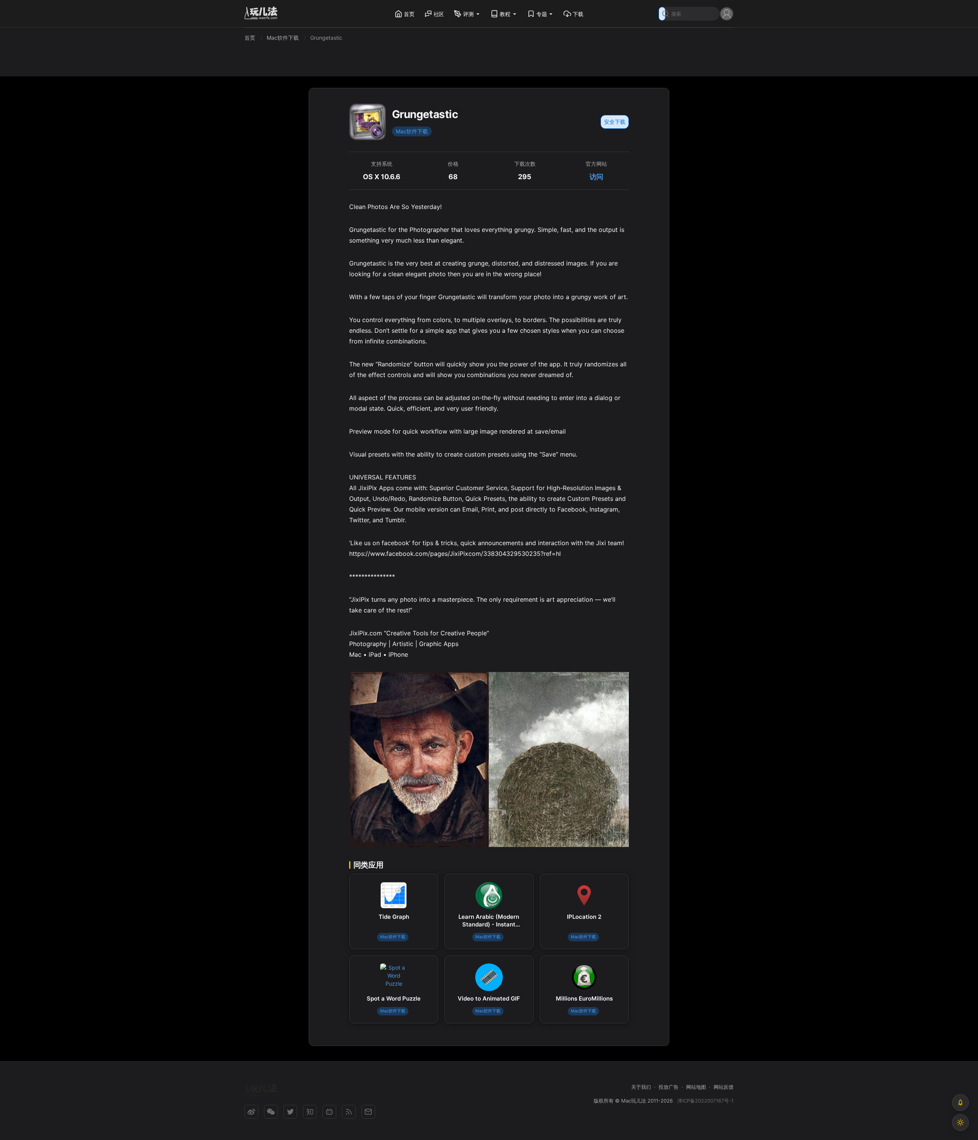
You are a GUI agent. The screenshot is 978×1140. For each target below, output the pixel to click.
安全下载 (614, 121)
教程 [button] (505, 14)
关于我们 (641, 1087)
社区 (439, 14)
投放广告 (668, 1087)
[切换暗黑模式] (960, 1122)
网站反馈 (724, 1087)
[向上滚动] (960, 1102)
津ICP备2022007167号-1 (705, 1101)
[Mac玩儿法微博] (251, 1112)
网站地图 (696, 1087)
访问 (596, 177)
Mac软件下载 (412, 131)
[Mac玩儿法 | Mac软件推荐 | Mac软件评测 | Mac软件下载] (263, 14)
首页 (409, 14)
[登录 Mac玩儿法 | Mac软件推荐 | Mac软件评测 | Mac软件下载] (727, 13)
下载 (578, 14)
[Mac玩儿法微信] (271, 1112)
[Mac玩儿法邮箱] (368, 1112)
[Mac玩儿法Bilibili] (329, 1112)
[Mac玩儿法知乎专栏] (310, 1112)
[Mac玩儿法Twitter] (290, 1112)
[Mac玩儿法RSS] (349, 1112)
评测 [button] (468, 14)
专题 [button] (541, 14)
